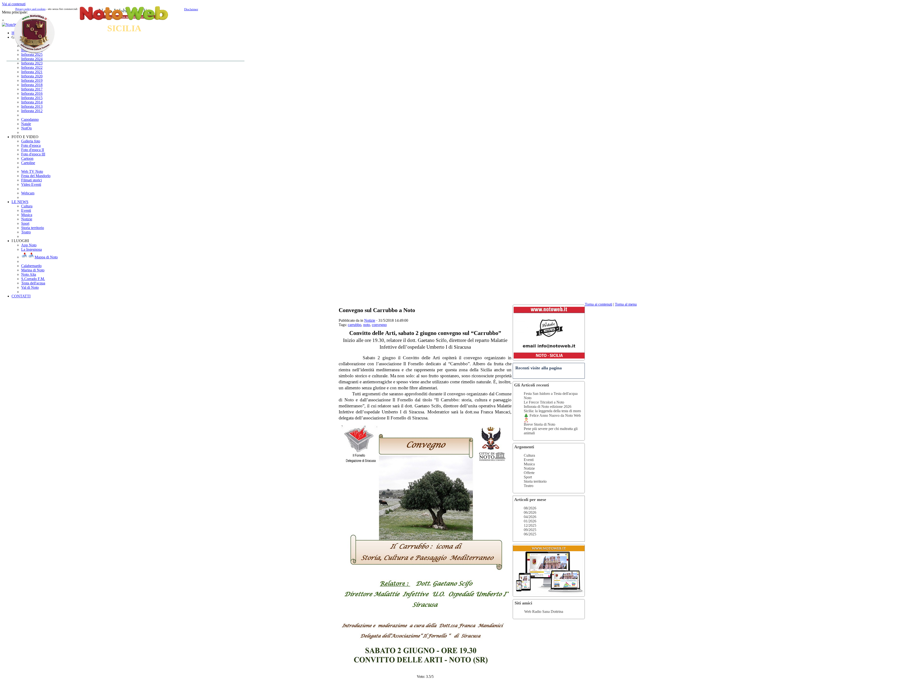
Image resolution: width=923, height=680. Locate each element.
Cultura (529, 455)
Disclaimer (191, 9)
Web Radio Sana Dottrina (543, 611)
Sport (528, 477)
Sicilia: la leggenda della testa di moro (552, 411)
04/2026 (530, 517)
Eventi (529, 460)
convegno (379, 325)
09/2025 (530, 530)
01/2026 (530, 521)
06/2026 (530, 512)
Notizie (529, 468)
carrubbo (354, 325)
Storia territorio (535, 481)
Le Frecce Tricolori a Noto (544, 402)
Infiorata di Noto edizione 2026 (547, 406)
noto (366, 325)
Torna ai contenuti (598, 304)
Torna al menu (626, 304)
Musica (529, 464)
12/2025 (530, 525)
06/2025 (530, 534)
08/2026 (530, 508)
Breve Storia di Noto (539, 424)
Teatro (528, 486)
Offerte (529, 473)
